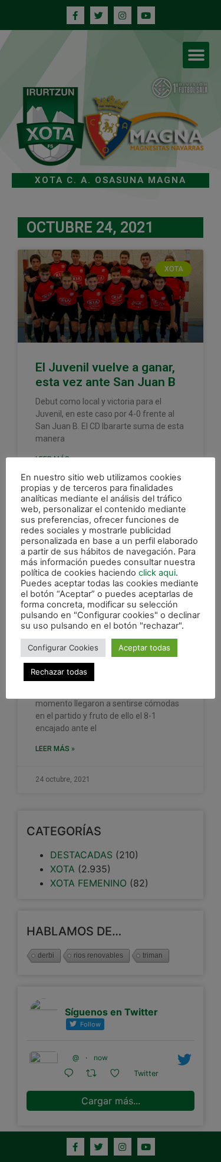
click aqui (157, 572)
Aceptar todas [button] (144, 647)
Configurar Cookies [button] (63, 647)
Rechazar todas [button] (59, 671)
